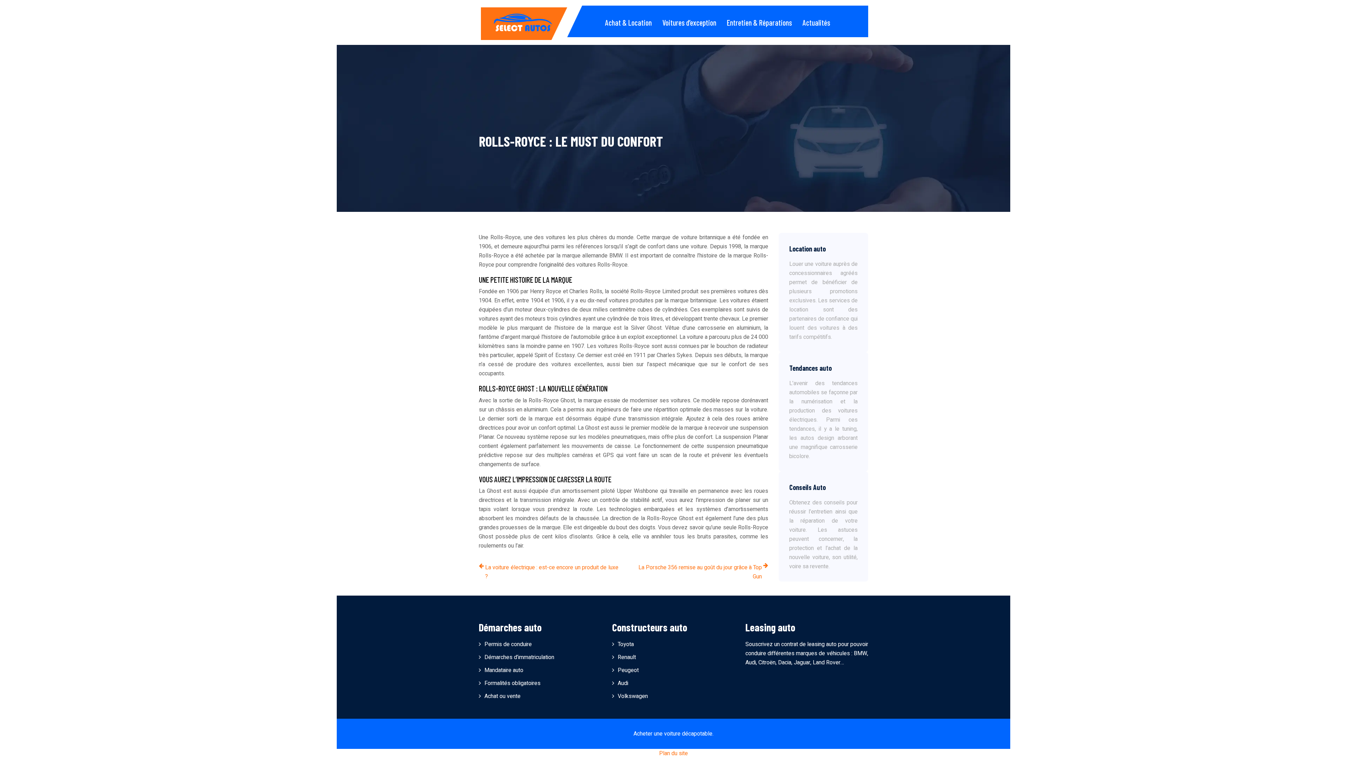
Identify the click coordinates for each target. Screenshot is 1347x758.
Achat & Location (628, 22)
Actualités (816, 22)
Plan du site (673, 753)
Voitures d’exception (689, 22)
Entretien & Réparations (759, 22)
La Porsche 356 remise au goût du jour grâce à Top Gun (700, 572)
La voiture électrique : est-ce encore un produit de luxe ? (551, 572)
